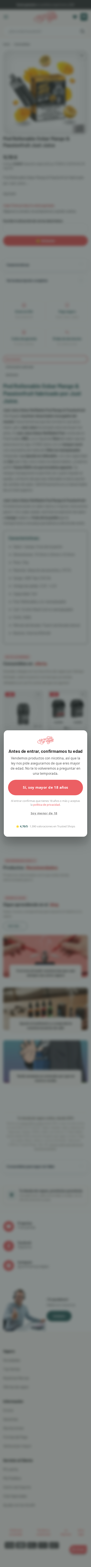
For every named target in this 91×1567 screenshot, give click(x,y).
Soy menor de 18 (44, 813)
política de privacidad (46, 805)
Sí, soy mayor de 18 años (45, 787)
